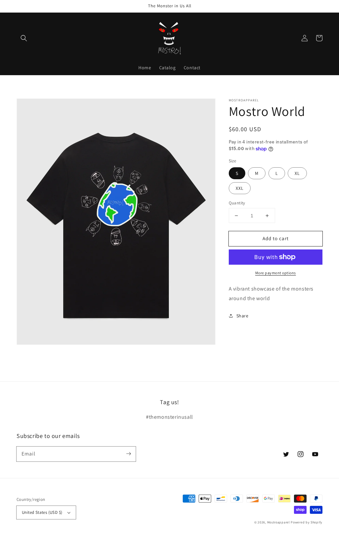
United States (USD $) (42, 512)
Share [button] (242, 316)
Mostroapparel (278, 522)
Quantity (237, 203)
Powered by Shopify (306, 522)
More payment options (275, 272)
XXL (240, 188)
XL (297, 173)
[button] (24, 38)
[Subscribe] (128, 454)
